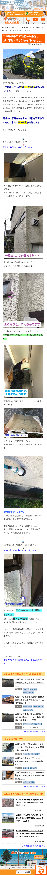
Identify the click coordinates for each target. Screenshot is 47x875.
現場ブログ (14, 27)
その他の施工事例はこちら (34, 731)
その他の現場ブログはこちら (33, 846)
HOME (5, 27)
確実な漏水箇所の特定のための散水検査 (20, 550)
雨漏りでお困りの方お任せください (17, 147)
